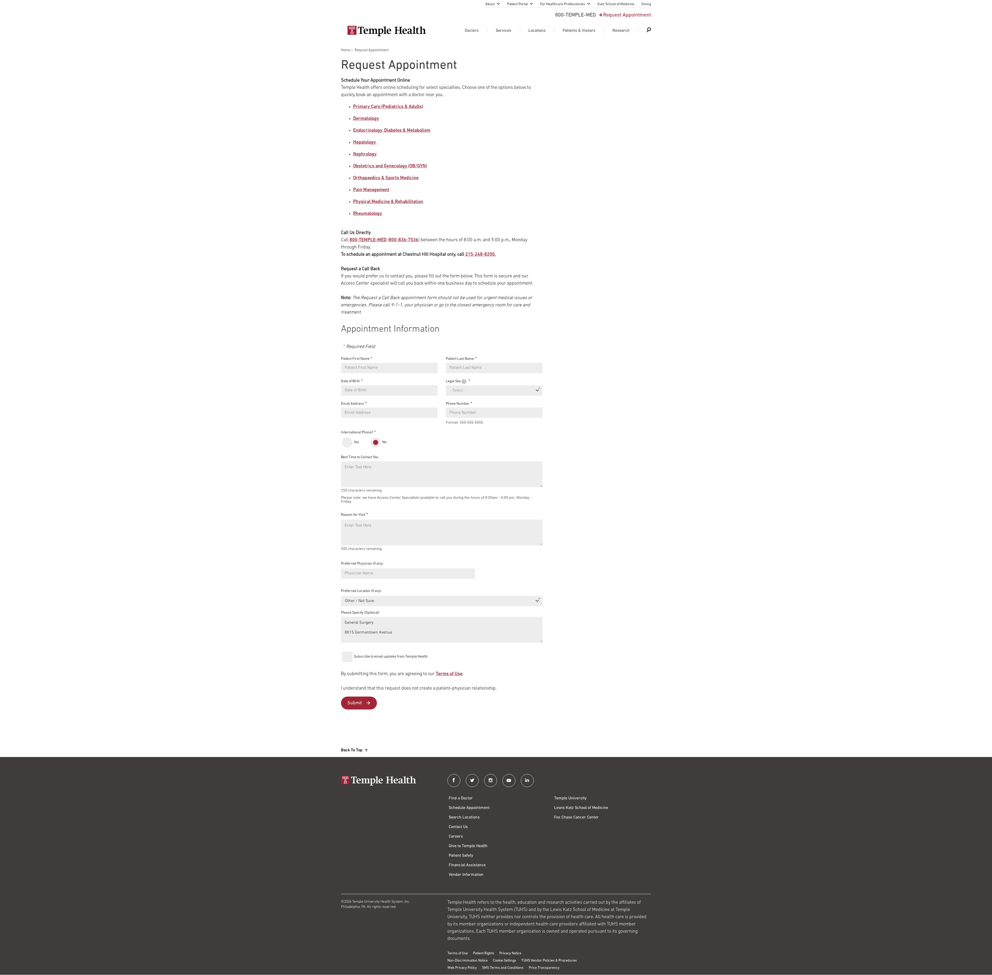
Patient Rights (483, 953)
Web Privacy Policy (462, 968)
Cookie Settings (504, 961)
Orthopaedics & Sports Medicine (386, 178)
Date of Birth (350, 381)
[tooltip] (464, 381)
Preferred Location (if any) (361, 591)
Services (503, 31)
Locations (537, 31)
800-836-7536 (403, 240)
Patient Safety (461, 856)
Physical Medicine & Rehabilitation (388, 202)
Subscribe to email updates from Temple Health (391, 657)
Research (621, 31)
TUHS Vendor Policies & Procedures (549, 961)
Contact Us (458, 827)
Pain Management (371, 190)
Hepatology (365, 142)
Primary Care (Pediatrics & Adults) (388, 107)
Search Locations (464, 817)
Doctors (472, 31)
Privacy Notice (510, 953)
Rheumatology (367, 214)
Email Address (352, 403)
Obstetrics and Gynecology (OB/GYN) (390, 166)
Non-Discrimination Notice (467, 961)
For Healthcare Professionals (562, 4)
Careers (456, 836)
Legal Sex (455, 381)
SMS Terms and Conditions (503, 968)
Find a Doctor (461, 798)
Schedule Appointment (469, 808)
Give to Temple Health (468, 846)
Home (345, 50)
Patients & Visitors (579, 31)
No (384, 442)
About (490, 4)
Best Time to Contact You (359, 457)
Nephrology (365, 154)
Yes (356, 442)
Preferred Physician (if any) (362, 564)
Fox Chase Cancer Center (576, 817)
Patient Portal (517, 4)
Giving (646, 4)
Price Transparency (544, 968)
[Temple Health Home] (386, 31)
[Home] (389, 781)
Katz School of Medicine (616, 4)
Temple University (570, 798)
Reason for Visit (353, 515)
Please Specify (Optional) (360, 613)
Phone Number (457, 403)
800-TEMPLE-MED (368, 240)
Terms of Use (449, 674)
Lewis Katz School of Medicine (581, 808)
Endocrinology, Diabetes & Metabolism (391, 130)
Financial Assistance (467, 865)
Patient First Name (355, 359)
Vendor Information (466, 875)
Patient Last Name (460, 359)
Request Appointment (627, 15)
